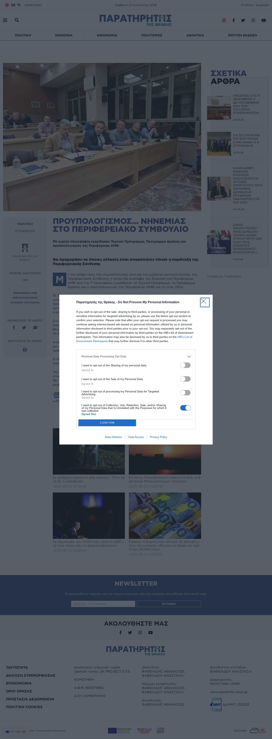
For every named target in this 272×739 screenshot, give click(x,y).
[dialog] (136, 370)
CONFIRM (107, 422)
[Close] (205, 302)
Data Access (136, 437)
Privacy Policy (158, 437)
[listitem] (136, 356)
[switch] (185, 365)
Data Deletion (113, 437)
